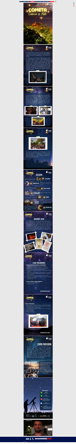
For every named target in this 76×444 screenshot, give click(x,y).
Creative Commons (36, 442)
